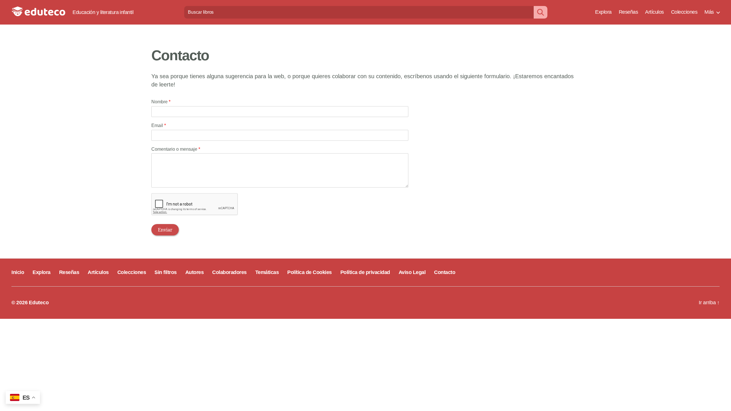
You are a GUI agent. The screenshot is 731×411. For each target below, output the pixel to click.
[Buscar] (540, 12)
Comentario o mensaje (175, 149)
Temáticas (267, 272)
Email (158, 125)
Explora (603, 12)
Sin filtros (165, 272)
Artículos (654, 12)
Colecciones (684, 12)
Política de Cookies (309, 272)
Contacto (444, 272)
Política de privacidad (365, 272)
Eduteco (39, 302)
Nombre (160, 101)
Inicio (17, 272)
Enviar (165, 230)
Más (709, 12)
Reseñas (628, 12)
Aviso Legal (412, 272)
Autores (194, 272)
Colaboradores (229, 272)
